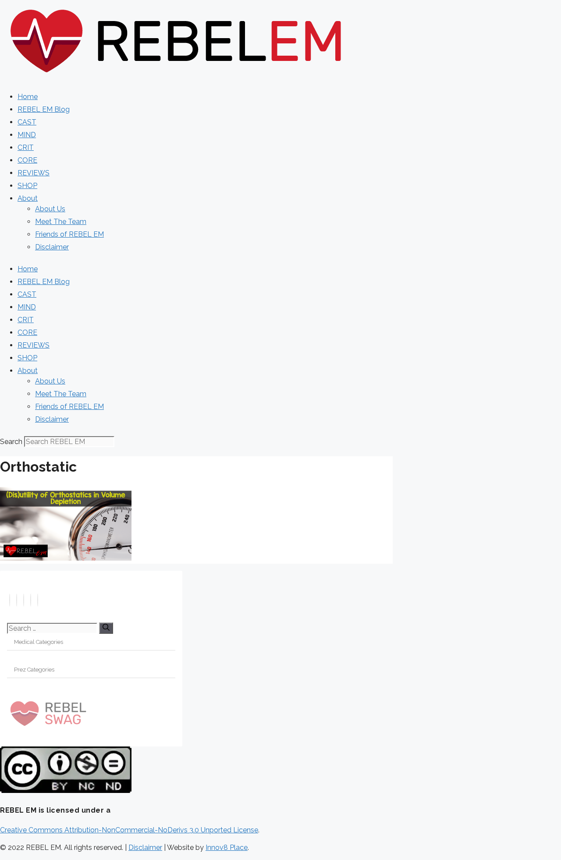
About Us (50, 209)
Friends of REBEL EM (69, 234)
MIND (27, 135)
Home (28, 96)
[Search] (106, 628)
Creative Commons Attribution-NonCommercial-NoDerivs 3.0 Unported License (129, 830)
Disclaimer (52, 247)
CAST (27, 122)
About (28, 198)
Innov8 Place (227, 847)
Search (11, 441)
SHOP (27, 185)
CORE (27, 160)
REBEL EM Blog (44, 109)
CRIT (26, 147)
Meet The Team (60, 221)
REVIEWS (34, 173)
